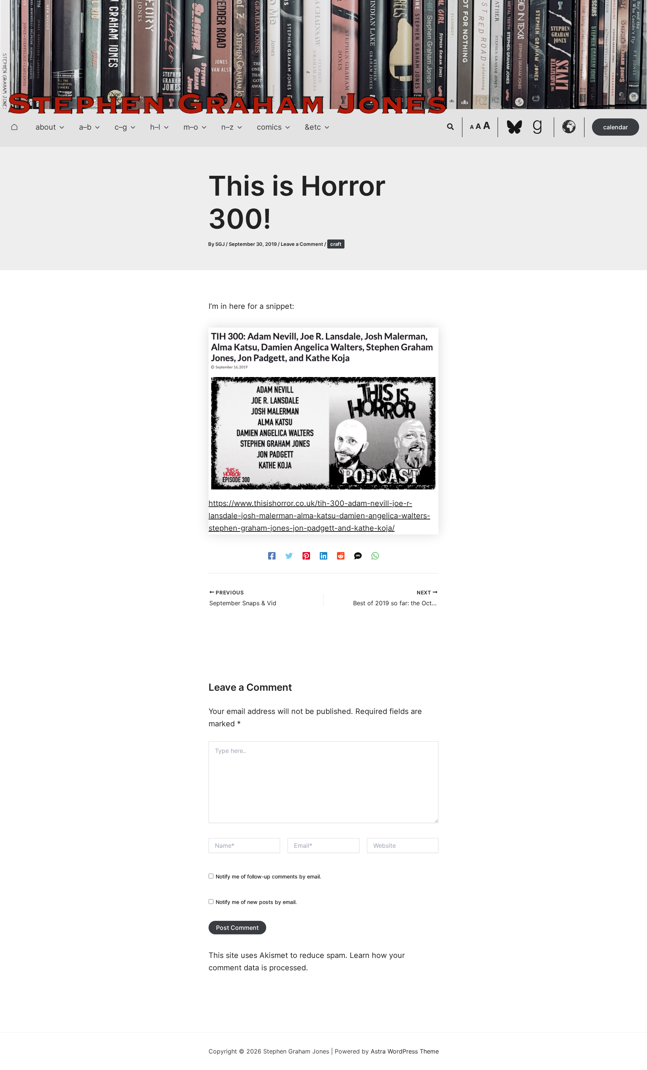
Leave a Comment (302, 244)
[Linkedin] (323, 555)
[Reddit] (340, 555)
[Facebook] (272, 555)
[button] (60, 127)
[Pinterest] (306, 555)
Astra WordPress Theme (405, 1051)
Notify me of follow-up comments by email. (268, 876)
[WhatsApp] (375, 555)
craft (335, 244)
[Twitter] (289, 555)
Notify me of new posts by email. (256, 902)
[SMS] (358, 555)
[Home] (14, 127)
